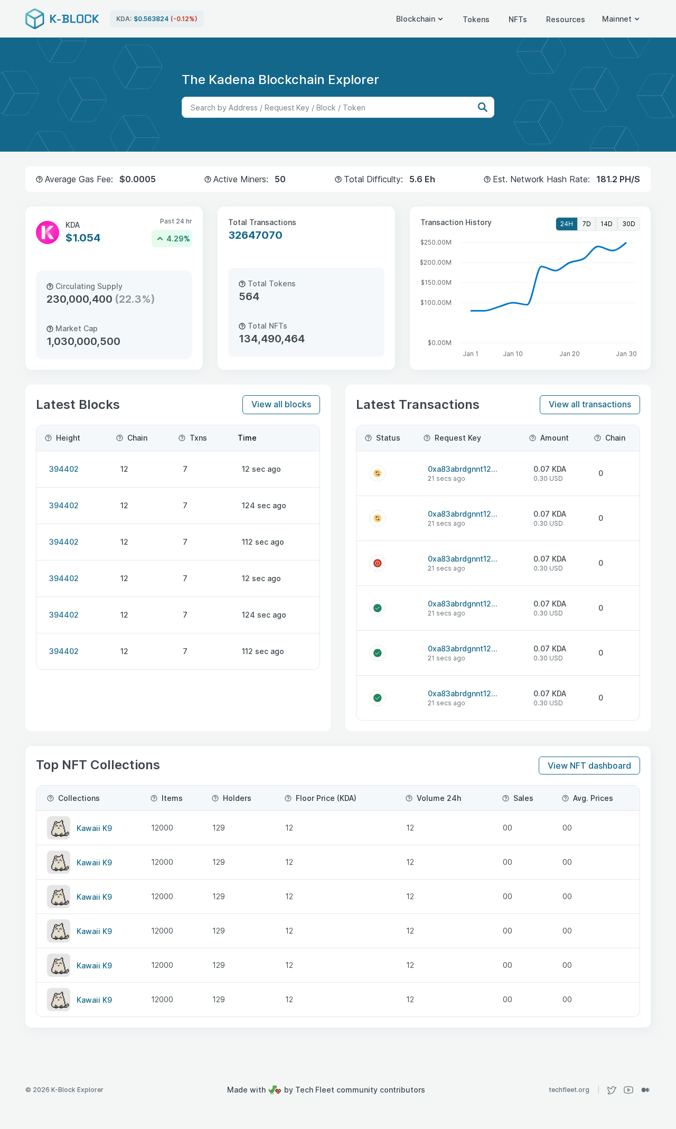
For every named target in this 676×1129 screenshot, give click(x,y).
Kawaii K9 (94, 828)
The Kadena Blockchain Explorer (280, 79)
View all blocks (281, 404)
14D (606, 224)
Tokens (476, 19)
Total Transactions (262, 222)
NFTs (518, 19)
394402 (64, 468)
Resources (565, 19)
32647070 (255, 235)
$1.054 (82, 237)
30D (628, 224)
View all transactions (590, 404)
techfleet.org (574, 1090)
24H (566, 224)
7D (587, 224)
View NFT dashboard (589, 765)
